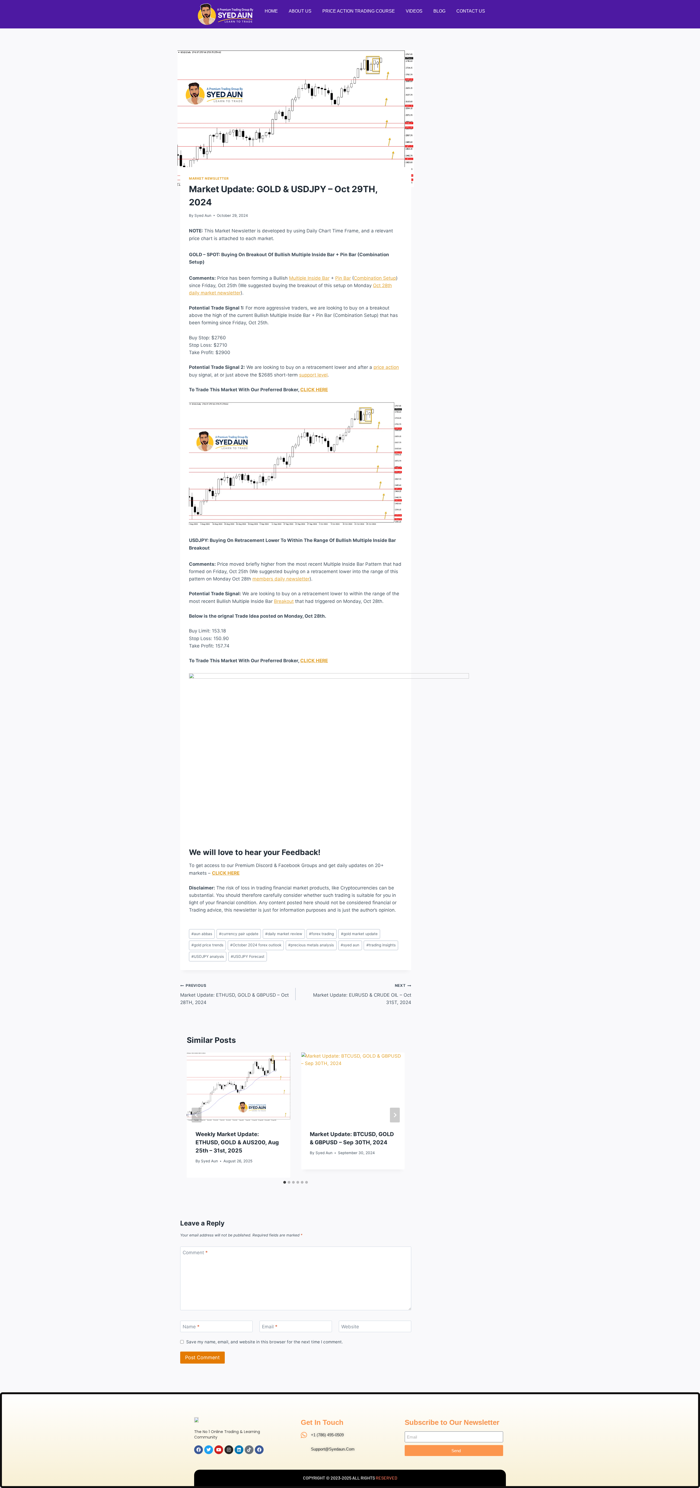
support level (313, 375)
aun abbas (201, 934)
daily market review (283, 934)
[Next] (395, 1115)
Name (191, 1326)
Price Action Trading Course (358, 11)
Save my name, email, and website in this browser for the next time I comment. (264, 1341)
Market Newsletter (209, 178)
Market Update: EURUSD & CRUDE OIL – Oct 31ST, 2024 (362, 994)
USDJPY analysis (207, 956)
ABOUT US (300, 11)
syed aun (350, 945)
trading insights (381, 945)
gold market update (359, 934)
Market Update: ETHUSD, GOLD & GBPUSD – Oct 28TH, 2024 (234, 994)
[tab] (284, 1182)
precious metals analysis (311, 945)
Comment (195, 1252)
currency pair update (238, 934)
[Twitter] (208, 1449)
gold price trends (207, 945)
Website (350, 1326)
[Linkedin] (239, 1449)
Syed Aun (202, 215)
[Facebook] (198, 1449)
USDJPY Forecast (247, 956)
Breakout (284, 601)
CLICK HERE (314, 389)
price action (386, 367)
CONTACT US (470, 11)
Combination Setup (375, 278)
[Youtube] (218, 1449)
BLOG (439, 11)
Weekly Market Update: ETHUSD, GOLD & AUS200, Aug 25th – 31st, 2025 (237, 1142)
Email (270, 1326)
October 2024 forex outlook (255, 945)
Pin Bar (343, 278)
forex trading (321, 934)
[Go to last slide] (197, 1115)
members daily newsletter (281, 579)
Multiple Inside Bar (309, 278)
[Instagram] (228, 1449)
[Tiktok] (249, 1449)
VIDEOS (414, 11)
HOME (271, 11)
